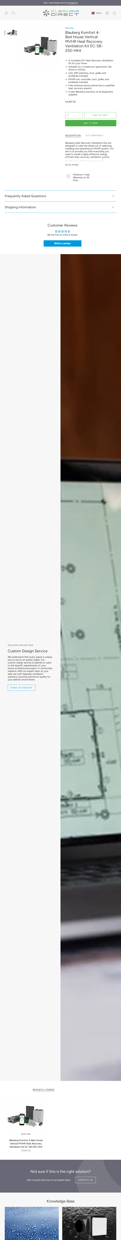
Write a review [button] (62, 243)
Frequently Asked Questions (25, 196)
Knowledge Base (61, 1201)
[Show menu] (6, 13)
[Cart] (114, 13)
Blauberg (69, 28)
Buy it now (91, 123)
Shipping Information (20, 207)
